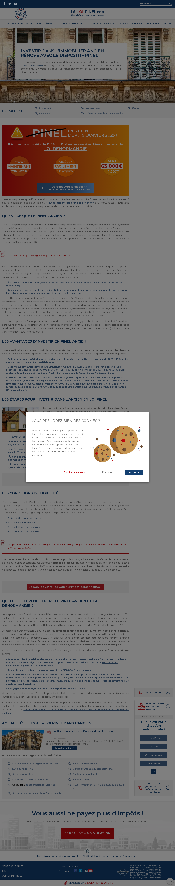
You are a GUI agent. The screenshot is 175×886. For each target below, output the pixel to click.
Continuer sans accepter (78, 472)
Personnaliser (110, 472)
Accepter (133, 472)
